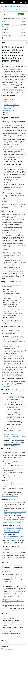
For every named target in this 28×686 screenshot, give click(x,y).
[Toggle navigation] (2, 2)
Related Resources (9, 110)
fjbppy (18, 6)
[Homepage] (14, 2)
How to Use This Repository (11, 106)
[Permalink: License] (1, 562)
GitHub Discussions (9, 629)
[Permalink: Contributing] (1, 449)
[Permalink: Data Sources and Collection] (1, 327)
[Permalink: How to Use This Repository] (1, 390)
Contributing (7, 108)
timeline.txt (6, 38)
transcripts (6, 27)
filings (5, 21)
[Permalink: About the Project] (1, 211)
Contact (6, 114)
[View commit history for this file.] (25, 18)
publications (6, 24)
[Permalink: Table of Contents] (1, 96)
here (5, 625)
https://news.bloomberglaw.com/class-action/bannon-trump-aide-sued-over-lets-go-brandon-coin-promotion (14, 521)
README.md (7, 29)
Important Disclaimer (9, 99)
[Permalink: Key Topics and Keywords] (1, 281)
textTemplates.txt (8, 35)
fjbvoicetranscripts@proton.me (10, 200)
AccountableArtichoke (9, 6)
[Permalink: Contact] (1, 613)
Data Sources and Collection (11, 105)
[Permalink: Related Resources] (1, 499)
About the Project (9, 101)
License (6, 112)
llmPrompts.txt (7, 32)
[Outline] (26, 42)
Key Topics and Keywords (11, 103)
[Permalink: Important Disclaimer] (1, 118)
